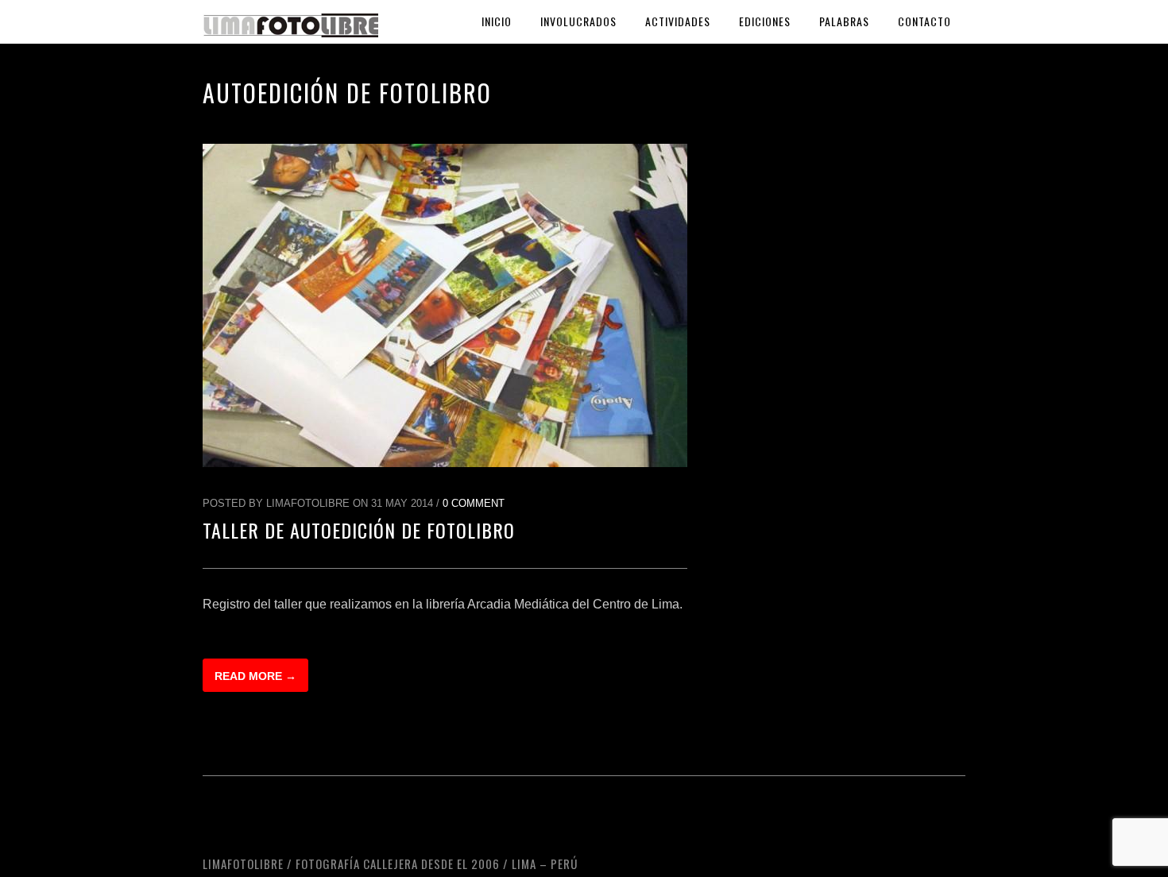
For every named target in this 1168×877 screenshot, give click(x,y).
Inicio (497, 21)
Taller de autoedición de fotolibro (359, 530)
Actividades (677, 21)
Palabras (844, 21)
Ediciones (765, 21)
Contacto (924, 21)
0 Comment (474, 503)
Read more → (255, 676)
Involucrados (578, 21)
